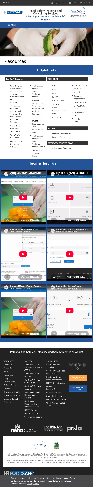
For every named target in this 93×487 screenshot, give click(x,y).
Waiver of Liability (12, 395)
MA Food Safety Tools (80, 107)
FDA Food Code (58, 100)
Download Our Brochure (77, 388)
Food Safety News (78, 120)
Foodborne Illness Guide (59, 112)
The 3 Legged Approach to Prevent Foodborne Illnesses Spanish (38, 141)
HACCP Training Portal (56, 399)
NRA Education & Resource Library (80, 87)
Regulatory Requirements (79, 97)
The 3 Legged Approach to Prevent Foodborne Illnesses (37, 91)
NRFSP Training (31, 410)
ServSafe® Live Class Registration (55, 372)
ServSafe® (78, 92)
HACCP (55, 97)
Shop (6, 378)
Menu (7, 2)
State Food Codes (56, 105)
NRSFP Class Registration (51, 387)
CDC (54, 93)
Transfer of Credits (12, 392)
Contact (7, 402)
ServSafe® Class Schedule (53, 366)
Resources (8, 375)
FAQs (6, 371)
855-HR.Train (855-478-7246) (81, 3)
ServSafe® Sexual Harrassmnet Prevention (32, 395)
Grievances (8, 388)
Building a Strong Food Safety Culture (16, 144)
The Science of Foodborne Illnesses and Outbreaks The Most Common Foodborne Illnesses (16, 114)
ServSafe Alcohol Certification (32, 381)
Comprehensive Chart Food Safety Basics (16, 128)
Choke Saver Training (33, 417)
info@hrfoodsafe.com (60, 3)
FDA (53, 85)
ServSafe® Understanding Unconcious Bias (31, 404)
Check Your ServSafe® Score (55, 404)
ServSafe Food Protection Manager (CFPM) (33, 367)
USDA (54, 89)
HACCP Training (31, 413)
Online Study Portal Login (62, 148)
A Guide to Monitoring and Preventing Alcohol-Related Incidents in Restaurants (38, 107)
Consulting (8, 368)
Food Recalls (57, 117)
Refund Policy (10, 385)
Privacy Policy (10, 381)
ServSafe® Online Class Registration (54, 378)
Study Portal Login (54, 396)
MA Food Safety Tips (80, 113)
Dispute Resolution (12, 399)
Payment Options (53, 392)
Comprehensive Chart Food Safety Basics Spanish (38, 128)
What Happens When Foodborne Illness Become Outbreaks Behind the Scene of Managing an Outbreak (17, 94)
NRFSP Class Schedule (55, 383)
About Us (8, 364)
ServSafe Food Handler (31, 375)
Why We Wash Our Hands (15, 136)
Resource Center (80, 102)
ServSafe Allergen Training (32, 387)
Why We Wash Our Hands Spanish (37, 153)
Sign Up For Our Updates (78, 378)
